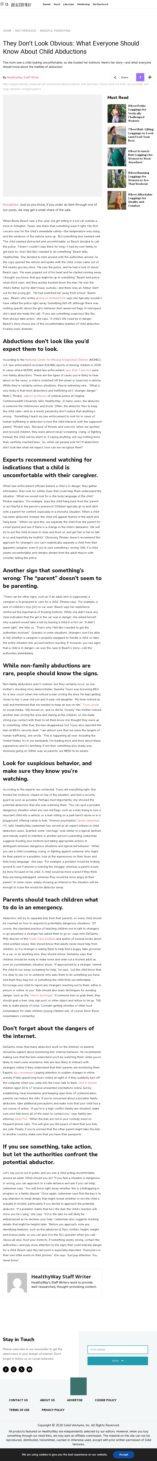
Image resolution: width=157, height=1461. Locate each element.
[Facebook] (140, 77)
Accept (123, 1455)
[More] (150, 77)
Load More (78, 1321)
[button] (7, 4)
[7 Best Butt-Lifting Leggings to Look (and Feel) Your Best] (117, 135)
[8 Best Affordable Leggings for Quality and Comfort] (117, 200)
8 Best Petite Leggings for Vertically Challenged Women (137, 113)
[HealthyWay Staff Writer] (17, 1282)
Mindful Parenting (55, 30)
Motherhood (25, 30)
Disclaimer (10, 204)
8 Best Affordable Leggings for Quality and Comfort (140, 200)
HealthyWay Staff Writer (23, 77)
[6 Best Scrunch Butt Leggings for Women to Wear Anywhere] (117, 156)
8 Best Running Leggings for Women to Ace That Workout (138, 178)
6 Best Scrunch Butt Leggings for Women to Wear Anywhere (140, 157)
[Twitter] (22, 1369)
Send (115, 1360)
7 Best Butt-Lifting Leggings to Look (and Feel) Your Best (141, 135)
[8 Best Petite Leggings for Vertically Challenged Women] (117, 113)
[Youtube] (30, 1369)
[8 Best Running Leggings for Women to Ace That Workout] (117, 178)
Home (7, 30)
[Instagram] (14, 1369)
